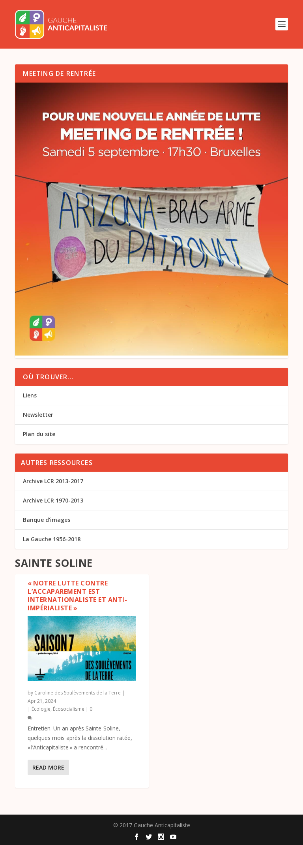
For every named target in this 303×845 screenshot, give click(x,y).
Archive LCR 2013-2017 (53, 481)
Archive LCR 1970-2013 (53, 500)
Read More (48, 767)
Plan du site (39, 434)
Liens (30, 395)
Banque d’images (46, 519)
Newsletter (38, 414)
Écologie (41, 709)
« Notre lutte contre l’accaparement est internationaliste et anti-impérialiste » (77, 595)
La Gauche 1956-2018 (51, 539)
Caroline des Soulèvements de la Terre (77, 692)
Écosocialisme (68, 709)
